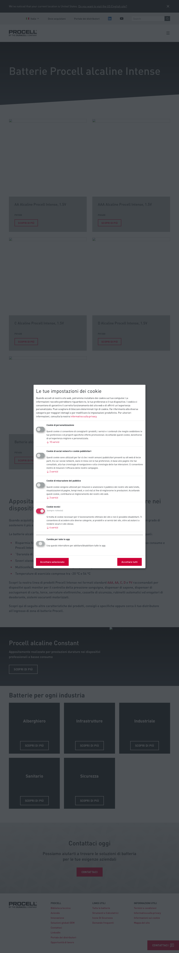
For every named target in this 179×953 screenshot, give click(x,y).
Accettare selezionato (52, 561)
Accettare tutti (129, 561)
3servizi (52, 497)
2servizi (52, 471)
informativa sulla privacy (83, 416)
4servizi (52, 527)
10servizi (52, 441)
